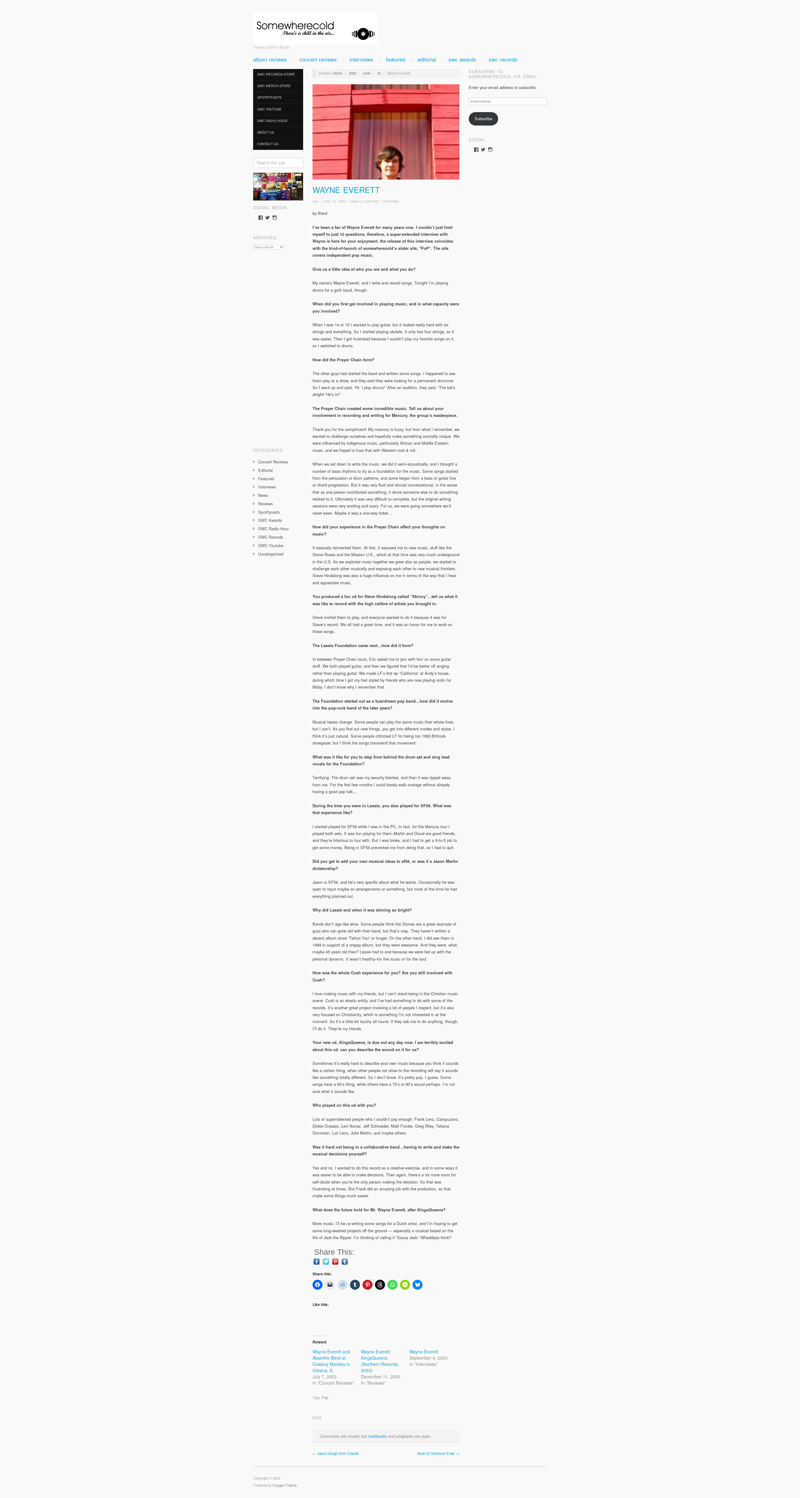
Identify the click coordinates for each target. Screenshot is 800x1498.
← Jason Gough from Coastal (335, 1453)
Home (337, 73)
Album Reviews (270, 59)
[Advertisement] (278, 346)
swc (315, 201)
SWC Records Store (276, 74)
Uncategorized (270, 554)
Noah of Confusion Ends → (438, 1453)
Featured (395, 59)
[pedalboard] (278, 186)
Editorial (427, 59)
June (366, 73)
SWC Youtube (269, 109)
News (263, 495)
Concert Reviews (318, 59)
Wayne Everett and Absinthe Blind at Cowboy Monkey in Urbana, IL (331, 1360)
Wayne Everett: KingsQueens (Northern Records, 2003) (380, 1360)
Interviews (361, 59)
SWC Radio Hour (272, 120)
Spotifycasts (269, 97)
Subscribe (483, 118)
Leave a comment (364, 201)
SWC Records (503, 59)
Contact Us (267, 143)
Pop (325, 1397)
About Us (265, 132)
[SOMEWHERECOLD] (315, 26)
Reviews (265, 504)
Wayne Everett (346, 189)
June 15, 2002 (334, 201)
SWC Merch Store (274, 85)
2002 (352, 73)
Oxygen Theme (284, 1485)
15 (379, 73)
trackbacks (377, 1436)
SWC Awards (462, 59)
